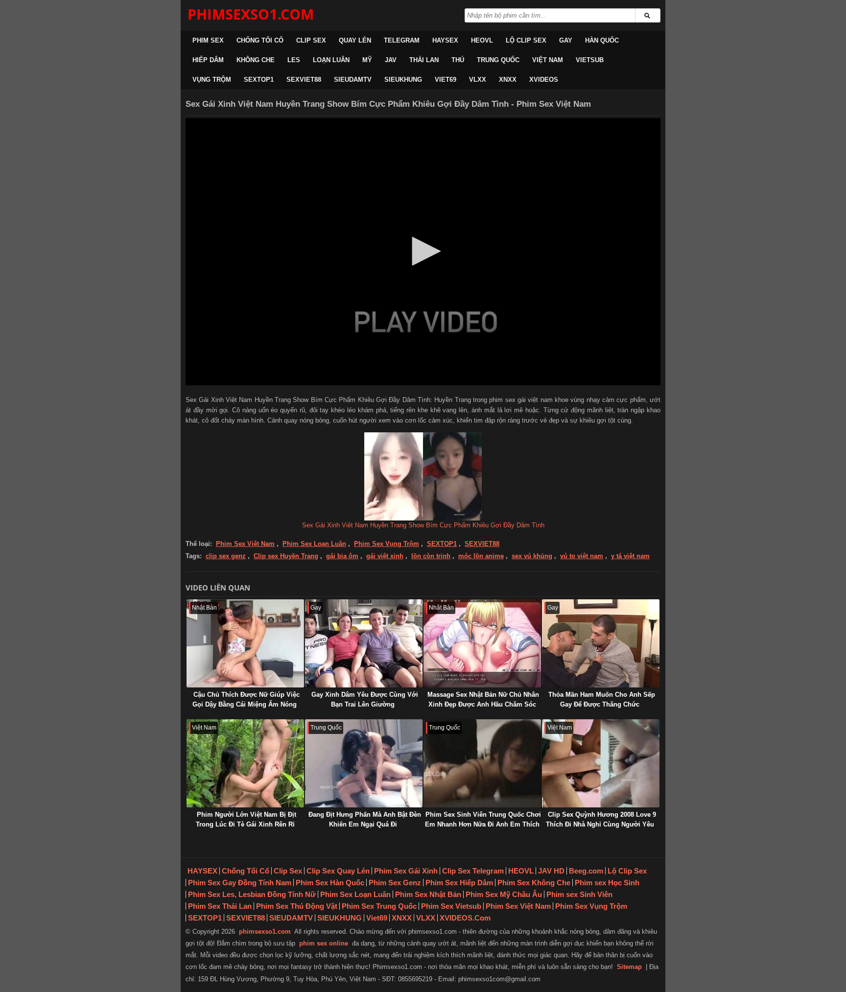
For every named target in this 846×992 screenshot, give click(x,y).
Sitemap (629, 966)
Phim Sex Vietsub (451, 906)
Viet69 (445, 79)
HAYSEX (445, 40)
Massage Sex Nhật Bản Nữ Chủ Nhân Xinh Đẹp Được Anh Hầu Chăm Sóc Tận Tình (483, 704)
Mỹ (367, 60)
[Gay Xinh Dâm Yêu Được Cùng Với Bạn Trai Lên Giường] (363, 643)
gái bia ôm (342, 556)
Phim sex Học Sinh (607, 882)
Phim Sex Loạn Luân (314, 543)
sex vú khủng (532, 556)
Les (293, 60)
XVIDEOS (543, 79)
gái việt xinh (384, 556)
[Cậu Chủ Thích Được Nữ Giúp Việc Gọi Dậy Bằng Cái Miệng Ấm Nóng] (245, 643)
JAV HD (551, 871)
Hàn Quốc (602, 40)
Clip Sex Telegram (473, 871)
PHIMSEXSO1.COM (251, 14)
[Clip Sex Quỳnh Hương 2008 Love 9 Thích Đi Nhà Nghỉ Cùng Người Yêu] (600, 763)
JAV (391, 60)
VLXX (477, 79)
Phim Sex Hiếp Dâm (459, 882)
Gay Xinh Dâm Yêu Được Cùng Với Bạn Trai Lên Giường (364, 699)
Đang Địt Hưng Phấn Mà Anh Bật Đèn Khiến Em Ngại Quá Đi (364, 819)
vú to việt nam (581, 556)
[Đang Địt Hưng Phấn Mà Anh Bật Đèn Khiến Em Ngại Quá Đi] (363, 763)
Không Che (255, 60)
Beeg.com (586, 871)
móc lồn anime (481, 556)
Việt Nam (547, 60)
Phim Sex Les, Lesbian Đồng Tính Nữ (252, 894)
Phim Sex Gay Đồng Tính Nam (239, 882)
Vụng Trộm (211, 79)
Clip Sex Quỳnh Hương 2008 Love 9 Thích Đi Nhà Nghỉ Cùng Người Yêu (601, 819)
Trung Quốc (498, 60)
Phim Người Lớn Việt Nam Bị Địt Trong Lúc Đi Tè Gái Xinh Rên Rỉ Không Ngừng (246, 824)
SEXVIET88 (303, 79)
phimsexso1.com (265, 931)
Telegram (402, 40)
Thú (457, 60)
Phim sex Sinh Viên (579, 894)
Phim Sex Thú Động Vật (296, 906)
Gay (565, 40)
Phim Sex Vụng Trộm (386, 543)
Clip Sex (311, 40)
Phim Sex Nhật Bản (428, 894)
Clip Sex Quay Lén (338, 871)
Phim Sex (208, 40)
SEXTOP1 (259, 79)
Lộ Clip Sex (526, 40)
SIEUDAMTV (353, 79)
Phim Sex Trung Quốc (379, 906)
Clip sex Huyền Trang (286, 556)
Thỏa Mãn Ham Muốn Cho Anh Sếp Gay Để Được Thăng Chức (601, 699)
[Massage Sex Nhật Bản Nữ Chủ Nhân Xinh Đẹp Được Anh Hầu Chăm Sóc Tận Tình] (482, 643)
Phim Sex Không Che (533, 882)
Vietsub (590, 60)
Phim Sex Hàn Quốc (330, 882)
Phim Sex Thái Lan (220, 906)
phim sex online (323, 943)
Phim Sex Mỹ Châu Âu (504, 894)
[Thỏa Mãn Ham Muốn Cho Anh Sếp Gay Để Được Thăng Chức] (600, 643)
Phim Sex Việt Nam (245, 543)
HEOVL (482, 40)
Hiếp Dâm (208, 60)
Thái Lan (424, 60)
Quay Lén (355, 40)
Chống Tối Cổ (259, 40)
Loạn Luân (331, 60)
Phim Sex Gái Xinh (406, 871)
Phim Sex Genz (395, 882)
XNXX (508, 79)
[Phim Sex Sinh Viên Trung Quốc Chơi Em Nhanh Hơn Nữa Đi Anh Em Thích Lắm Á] (482, 763)
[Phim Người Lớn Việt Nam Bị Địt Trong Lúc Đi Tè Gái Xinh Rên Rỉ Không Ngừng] (245, 763)
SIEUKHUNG (403, 79)
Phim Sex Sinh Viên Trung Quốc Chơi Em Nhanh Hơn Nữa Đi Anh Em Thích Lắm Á (483, 824)
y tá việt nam (630, 556)
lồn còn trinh (430, 556)
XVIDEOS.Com (465, 918)
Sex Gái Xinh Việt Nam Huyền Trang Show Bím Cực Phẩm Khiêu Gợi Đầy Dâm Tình (423, 525)
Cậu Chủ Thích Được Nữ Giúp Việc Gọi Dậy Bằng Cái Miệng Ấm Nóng (246, 699)
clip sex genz (226, 556)
